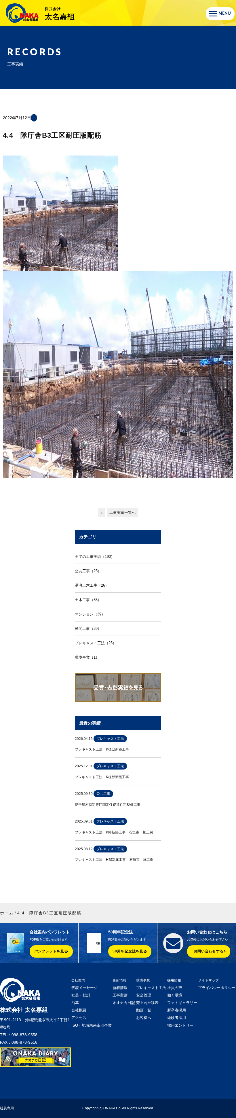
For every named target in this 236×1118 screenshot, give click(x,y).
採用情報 (174, 980)
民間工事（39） (88, 628)
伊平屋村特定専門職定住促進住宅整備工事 (107, 805)
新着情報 (120, 988)
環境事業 (143, 980)
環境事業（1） (87, 657)
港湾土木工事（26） (92, 585)
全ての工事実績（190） (95, 556)
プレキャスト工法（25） (95, 643)
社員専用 (7, 1108)
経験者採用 (176, 1017)
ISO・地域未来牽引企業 (91, 1025)
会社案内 (78, 980)
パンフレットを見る (51, 951)
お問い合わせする (209, 951)
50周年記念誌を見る (130, 951)
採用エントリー (180, 1025)
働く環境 (174, 995)
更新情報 (119, 980)
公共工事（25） (88, 571)
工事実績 (120, 995)
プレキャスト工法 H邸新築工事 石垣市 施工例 (114, 860)
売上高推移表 (147, 1002)
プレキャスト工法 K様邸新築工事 (102, 749)
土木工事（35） (88, 600)
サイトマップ (208, 980)
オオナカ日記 (124, 1002)
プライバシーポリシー (216, 988)
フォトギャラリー (182, 1002)
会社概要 (78, 1010)
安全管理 (143, 995)
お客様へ (143, 1017)
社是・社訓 (80, 995)
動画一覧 (143, 1010)
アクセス (78, 1017)
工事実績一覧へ (122, 512)
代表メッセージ (84, 988)
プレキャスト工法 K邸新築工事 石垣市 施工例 (114, 832)
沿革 (75, 1002)
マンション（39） (90, 614)
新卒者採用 (176, 1010)
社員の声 (174, 988)
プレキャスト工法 (151, 988)
